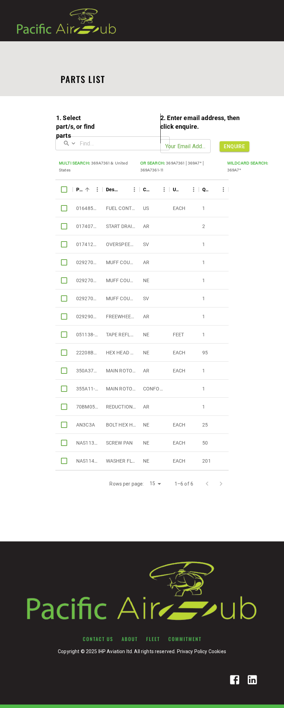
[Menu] (97, 189)
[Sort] (87, 189)
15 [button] (152, 483)
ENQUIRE (234, 146)
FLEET (153, 638)
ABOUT (130, 638)
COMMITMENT (185, 638)
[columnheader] (64, 189)
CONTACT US (98, 638)
